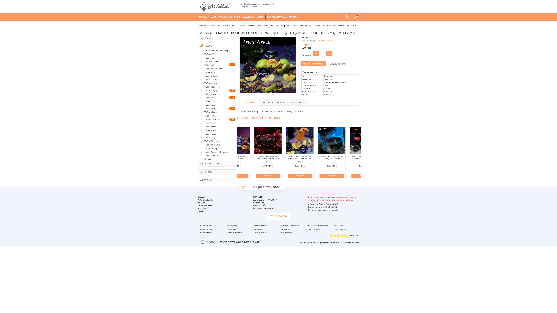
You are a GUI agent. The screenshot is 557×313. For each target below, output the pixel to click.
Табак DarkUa (210, 83)
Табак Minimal (211, 112)
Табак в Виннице (205, 225)
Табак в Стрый (285, 229)
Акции (202, 208)
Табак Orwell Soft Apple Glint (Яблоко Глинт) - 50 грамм (282, 158)
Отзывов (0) (298, 102)
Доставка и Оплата (273, 102)
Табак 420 (209, 54)
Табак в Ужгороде (340, 229)
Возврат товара (263, 208)
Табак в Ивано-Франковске (290, 225)
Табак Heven (210, 94)
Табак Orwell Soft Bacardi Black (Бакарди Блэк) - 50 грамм (347, 158)
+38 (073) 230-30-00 (248, 7)
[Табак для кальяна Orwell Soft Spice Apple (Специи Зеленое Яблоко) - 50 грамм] (268, 65)
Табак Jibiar (209, 98)
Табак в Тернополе (314, 229)
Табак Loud (209, 105)
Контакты (294, 17)
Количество (306, 55)
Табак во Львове (286, 232)
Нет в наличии (314, 63)
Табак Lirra (209, 101)
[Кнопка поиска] (346, 17)
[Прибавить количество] (329, 53)
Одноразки (248, 17)
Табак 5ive (209, 58)
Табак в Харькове (206, 232)
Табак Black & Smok (213, 69)
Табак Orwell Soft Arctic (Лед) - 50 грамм (315, 157)
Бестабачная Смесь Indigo (217, 50)
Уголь (237, 17)
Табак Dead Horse (212, 87)
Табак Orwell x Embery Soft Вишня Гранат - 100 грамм (251, 158)
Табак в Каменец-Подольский (318, 225)
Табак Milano (210, 108)
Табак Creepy (210, 76)
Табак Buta (209, 72)
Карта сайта (260, 205)
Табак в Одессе (232, 229)
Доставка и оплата (277, 17)
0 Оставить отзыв (324, 40)
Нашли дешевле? (337, 64)
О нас (201, 211)
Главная (203, 17)
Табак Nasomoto (212, 119)
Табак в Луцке (339, 225)
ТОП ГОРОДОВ (278, 216)
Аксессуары (225, 17)
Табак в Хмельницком (234, 232)
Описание (249, 102)
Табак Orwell (210, 123)
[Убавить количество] (316, 53)
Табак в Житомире (260, 225)
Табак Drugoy (210, 90)
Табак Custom (211, 79)
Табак (213, 17)
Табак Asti (209, 65)
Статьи (257, 197)
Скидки (260, 17)
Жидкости (205, 38)
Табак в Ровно (258, 229)
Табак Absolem (211, 61)
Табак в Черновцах (260, 232)
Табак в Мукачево (206, 229)
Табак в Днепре (232, 225)
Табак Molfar (210, 116)
